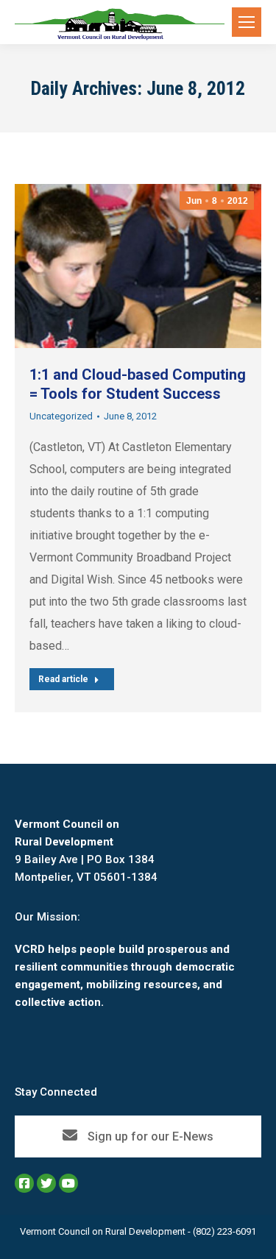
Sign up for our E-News (149, 1136)
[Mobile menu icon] (246, 22)
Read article (63, 679)
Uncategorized (61, 416)
